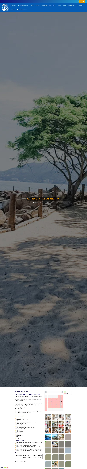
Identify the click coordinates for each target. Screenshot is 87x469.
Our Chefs (64, 5)
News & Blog (13, 9)
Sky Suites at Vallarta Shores (23, 5)
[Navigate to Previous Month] (45, 392)
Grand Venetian (44, 5)
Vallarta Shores (13, 5)
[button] (81, 1)
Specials (59, 5)
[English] (1, 467)
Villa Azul (32, 5)
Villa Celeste (38, 5)
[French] (3, 467)
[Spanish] (7, 467)
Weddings (81, 5)
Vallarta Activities (71, 5)
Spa (76, 5)
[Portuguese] (5, 467)
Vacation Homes (52, 5)
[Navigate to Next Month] (62, 392)
